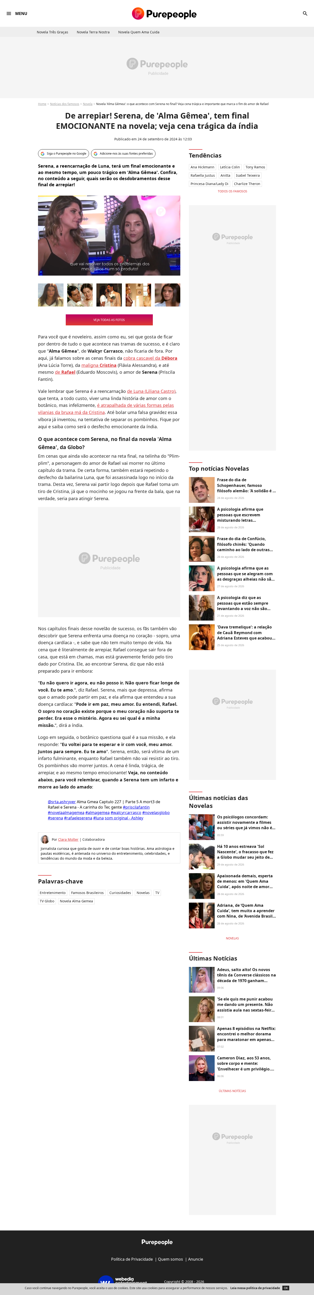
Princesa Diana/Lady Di (209, 183)
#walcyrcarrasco (126, 812)
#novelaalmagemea (66, 812)
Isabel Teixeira (248, 175)
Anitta (225, 175)
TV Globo (47, 901)
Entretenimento (52, 892)
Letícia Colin (230, 167)
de (65, 372)
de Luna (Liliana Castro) (151, 391)
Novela (87, 104)
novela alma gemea (76, 901)
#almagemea (97, 812)
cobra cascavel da (150, 358)
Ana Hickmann (202, 167)
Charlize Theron (247, 183)
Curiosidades (120, 892)
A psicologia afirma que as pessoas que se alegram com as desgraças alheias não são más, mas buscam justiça (245, 576)
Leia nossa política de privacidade (255, 1288)
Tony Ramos (255, 167)
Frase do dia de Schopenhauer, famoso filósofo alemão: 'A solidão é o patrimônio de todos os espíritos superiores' (246, 491)
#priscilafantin (136, 807)
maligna (99, 365)
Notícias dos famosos (64, 104)
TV (157, 892)
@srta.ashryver (62, 801)
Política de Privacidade (132, 1259)
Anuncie (195, 1259)
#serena (55, 818)
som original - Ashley (124, 818)
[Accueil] (164, 13)
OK (286, 1288)
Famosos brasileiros (87, 892)
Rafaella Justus (203, 175)
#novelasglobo (156, 812)
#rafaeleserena (78, 818)
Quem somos (170, 1259)
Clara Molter (68, 839)
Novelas (143, 892)
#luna (98, 818)
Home (42, 104)
